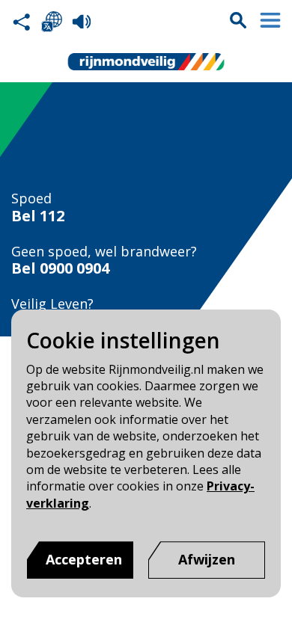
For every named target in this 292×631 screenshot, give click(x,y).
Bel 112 (37, 216)
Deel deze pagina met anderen (21, 21)
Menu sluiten (270, 20)
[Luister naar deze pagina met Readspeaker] (81, 21)
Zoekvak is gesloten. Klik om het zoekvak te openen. (238, 20)
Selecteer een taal (51, 21)
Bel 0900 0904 (60, 268)
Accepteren (84, 559)
